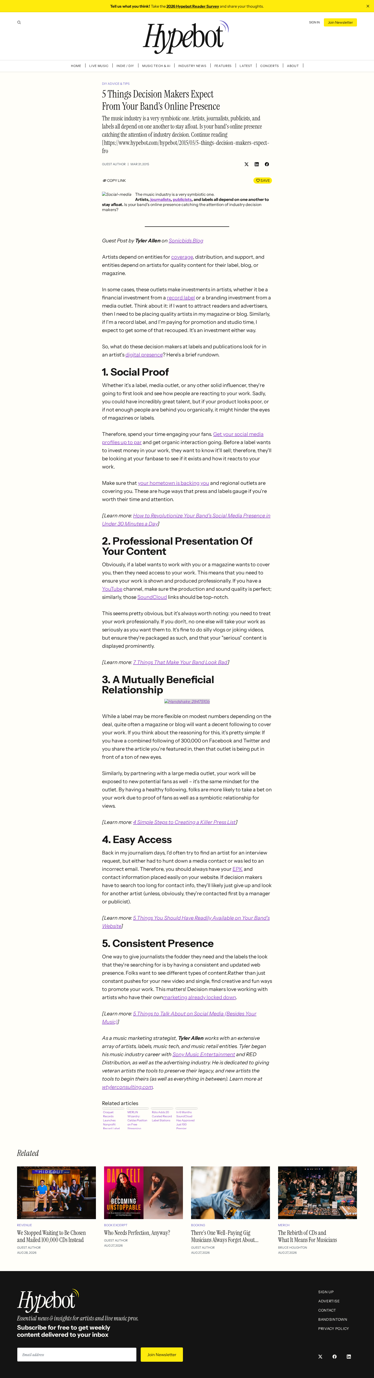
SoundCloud (152, 597)
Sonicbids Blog (186, 241)
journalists (160, 199)
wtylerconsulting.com (127, 1087)
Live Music (98, 66)
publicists (182, 199)
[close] (368, 6)
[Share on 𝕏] (246, 164)
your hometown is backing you (173, 483)
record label (181, 298)
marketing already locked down (199, 997)
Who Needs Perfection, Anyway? (137, 1233)
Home (76, 66)
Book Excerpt (115, 1225)
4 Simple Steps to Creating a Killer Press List (184, 822)
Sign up (326, 1292)
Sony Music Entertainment (203, 1054)
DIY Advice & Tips (116, 84)
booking (198, 1225)
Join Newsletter (340, 22)
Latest (246, 66)
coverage (182, 257)
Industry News (192, 66)
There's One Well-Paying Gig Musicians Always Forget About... (224, 1236)
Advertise (329, 1301)
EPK (238, 869)
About (293, 66)
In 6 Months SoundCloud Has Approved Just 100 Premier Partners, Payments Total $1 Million (186, 1119)
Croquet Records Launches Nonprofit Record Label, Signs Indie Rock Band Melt (113, 1119)
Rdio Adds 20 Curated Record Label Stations (162, 1116)
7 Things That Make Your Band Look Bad (180, 662)
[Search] (19, 22)
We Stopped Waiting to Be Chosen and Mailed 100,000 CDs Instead (51, 1236)
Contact (327, 1310)
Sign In (314, 22)
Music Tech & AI (156, 66)
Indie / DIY (125, 66)
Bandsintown (332, 1319)
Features (223, 66)
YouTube (112, 589)
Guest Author (114, 164)
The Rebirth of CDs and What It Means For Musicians (307, 1236)
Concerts (269, 66)
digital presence (144, 355)
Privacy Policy (333, 1328)
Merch (284, 1225)
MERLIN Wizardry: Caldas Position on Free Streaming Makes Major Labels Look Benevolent (137, 1119)
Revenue (24, 1225)
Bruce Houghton (292, 1247)
